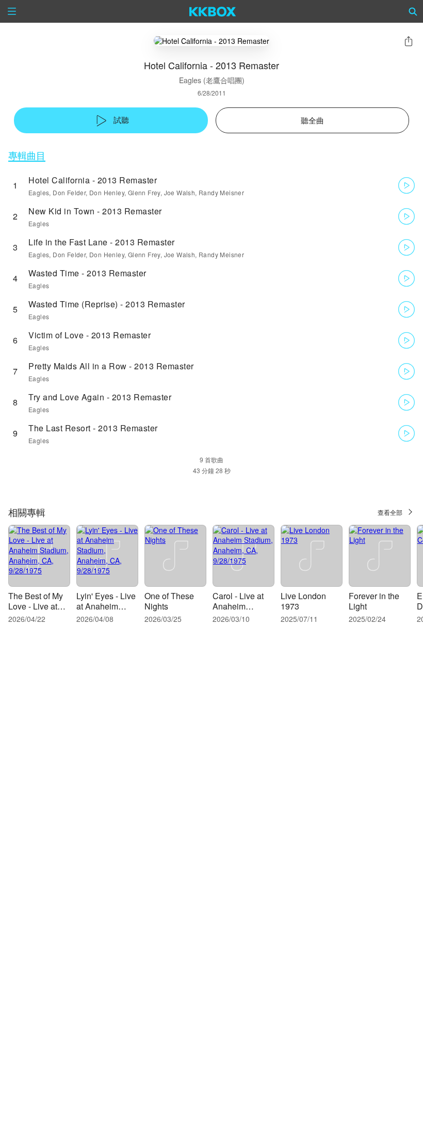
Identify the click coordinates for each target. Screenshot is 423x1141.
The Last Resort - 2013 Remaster (93, 428)
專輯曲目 (26, 155)
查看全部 (390, 512)
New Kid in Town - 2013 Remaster (95, 211)
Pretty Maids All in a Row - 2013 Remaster (111, 366)
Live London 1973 (303, 601)
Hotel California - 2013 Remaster (92, 180)
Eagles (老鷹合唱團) (212, 80)
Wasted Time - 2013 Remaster (87, 273)
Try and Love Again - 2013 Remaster (99, 397)
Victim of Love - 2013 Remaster (89, 335)
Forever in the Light (374, 601)
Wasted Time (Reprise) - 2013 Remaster (106, 304)
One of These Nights (169, 601)
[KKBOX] (213, 11)
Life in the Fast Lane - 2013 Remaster (101, 242)
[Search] (413, 11)
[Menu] (12, 11)
